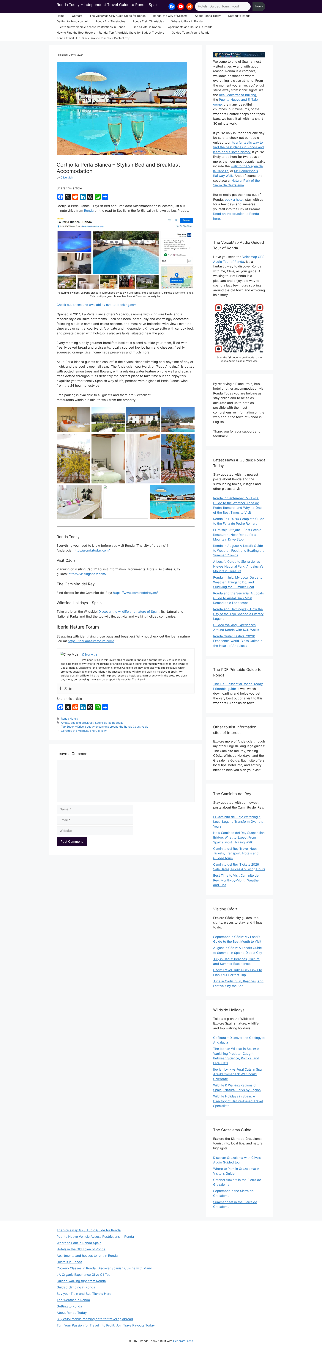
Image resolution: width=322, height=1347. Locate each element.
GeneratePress (183, 1341)
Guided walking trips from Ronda (81, 1281)
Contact (77, 16)
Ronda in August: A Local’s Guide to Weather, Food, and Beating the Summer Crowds (238, 550)
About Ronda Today (208, 16)
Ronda (89, 210)
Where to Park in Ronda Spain (79, 1243)
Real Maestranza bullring (237, 95)
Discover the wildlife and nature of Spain (129, 611)
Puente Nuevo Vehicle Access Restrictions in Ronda (91, 27)
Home (60, 16)
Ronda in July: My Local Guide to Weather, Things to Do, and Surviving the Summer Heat (237, 582)
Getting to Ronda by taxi (72, 21)
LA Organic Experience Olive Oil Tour (84, 1274)
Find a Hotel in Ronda (146, 27)
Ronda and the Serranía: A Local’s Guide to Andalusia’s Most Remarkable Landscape (238, 598)
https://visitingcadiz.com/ (87, 574)
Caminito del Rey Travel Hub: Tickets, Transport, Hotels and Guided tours (236, 853)
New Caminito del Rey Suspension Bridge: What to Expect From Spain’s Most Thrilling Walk (239, 837)
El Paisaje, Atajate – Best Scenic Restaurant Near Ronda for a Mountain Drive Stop (237, 534)
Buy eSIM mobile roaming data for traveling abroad (95, 1319)
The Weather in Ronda (73, 1300)
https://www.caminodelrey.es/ (135, 593)
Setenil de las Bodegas (109, 722)
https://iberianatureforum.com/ (91, 641)
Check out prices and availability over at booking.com (97, 305)
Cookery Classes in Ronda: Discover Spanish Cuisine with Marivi (104, 1268)
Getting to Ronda (239, 16)
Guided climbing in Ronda (76, 1287)
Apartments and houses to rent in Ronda (87, 1255)
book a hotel (234, 199)
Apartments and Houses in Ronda (190, 27)
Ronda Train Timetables (148, 21)
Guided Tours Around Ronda (190, 32)
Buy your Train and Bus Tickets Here (84, 1294)
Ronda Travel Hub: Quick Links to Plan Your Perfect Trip (93, 38)
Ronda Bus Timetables (110, 21)
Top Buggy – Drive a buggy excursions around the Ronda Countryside (104, 726)
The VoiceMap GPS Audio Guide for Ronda (118, 16)
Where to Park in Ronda (187, 21)
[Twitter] (65, 688)
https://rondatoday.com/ (91, 550)
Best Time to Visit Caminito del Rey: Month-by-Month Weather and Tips (236, 880)
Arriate (65, 722)
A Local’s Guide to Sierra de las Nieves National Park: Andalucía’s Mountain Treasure (238, 566)
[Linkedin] (70, 688)
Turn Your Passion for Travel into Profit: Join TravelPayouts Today (106, 1325)
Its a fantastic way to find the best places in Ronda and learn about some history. (238, 147)
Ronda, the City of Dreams (170, 16)
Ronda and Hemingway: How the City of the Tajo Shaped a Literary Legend (238, 614)
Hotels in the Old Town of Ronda (81, 1249)
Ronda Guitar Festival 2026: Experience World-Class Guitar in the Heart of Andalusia (237, 641)
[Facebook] (60, 688)
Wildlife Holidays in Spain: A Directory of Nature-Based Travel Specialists (238, 1101)
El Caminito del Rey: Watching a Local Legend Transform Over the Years (238, 821)
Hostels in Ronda (69, 1262)
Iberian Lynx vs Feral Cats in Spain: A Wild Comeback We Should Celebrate (239, 1074)
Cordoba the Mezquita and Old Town (84, 730)
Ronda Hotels (69, 718)
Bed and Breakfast (82, 722)
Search (259, 6)
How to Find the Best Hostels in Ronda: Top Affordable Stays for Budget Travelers (110, 32)
